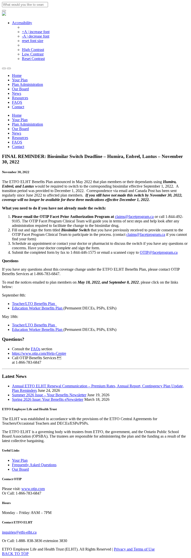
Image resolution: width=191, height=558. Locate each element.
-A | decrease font (35, 36)
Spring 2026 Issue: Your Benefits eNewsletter (47, 399)
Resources (20, 98)
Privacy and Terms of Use (134, 549)
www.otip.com (33, 489)
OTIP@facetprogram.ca (159, 252)
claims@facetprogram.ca (134, 216)
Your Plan (20, 80)
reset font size (32, 41)
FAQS (17, 102)
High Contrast (33, 50)
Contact (18, 107)
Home (17, 75)
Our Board (20, 89)
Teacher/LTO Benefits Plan (34, 304)
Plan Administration (27, 84)
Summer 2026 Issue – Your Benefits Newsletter (49, 395)
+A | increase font (35, 32)
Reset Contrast (33, 58)
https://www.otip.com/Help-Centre (39, 353)
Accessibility (22, 23)
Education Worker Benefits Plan (37, 308)
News (16, 93)
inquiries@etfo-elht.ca (19, 532)
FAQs (35, 349)
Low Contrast (33, 54)
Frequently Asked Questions (34, 465)
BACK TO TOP (15, 554)
